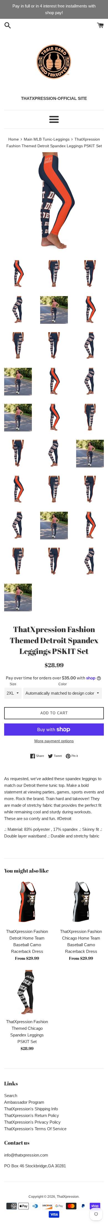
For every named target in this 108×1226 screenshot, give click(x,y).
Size (13, 684)
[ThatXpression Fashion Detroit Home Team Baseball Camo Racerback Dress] (27, 902)
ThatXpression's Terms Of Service (35, 1128)
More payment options (54, 741)
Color (62, 684)
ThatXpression (68, 1197)
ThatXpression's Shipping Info (31, 1108)
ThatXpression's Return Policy (31, 1115)
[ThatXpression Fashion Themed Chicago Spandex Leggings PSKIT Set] (27, 993)
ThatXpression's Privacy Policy (32, 1122)
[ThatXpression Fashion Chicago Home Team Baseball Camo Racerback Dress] (81, 902)
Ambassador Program (24, 1102)
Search (10, 1095)
